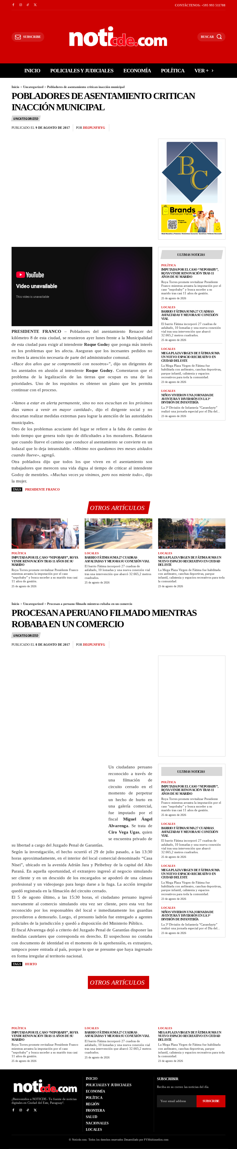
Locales (168, 307)
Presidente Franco (42, 489)
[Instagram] (20, 5)
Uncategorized (33, 87)
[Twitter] (35, 5)
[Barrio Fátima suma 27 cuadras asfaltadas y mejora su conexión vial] (118, 533)
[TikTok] (28, 5)
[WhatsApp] (219, 128)
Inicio (15, 87)
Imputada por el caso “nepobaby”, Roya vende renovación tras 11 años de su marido (190, 273)
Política (168, 265)
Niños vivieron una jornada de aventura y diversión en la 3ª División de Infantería (187, 398)
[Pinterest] (206, 128)
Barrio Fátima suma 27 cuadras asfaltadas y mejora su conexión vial (189, 315)
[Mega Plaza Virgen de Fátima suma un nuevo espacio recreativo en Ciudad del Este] (191, 533)
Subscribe (211, 1101)
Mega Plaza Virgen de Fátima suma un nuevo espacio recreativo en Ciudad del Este (190, 356)
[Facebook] (13, 5)
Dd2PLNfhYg (94, 127)
